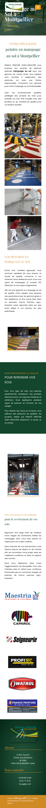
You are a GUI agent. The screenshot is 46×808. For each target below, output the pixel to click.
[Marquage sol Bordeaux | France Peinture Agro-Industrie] (23, 185)
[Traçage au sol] (23, 214)
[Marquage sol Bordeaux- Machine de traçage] (24, 249)
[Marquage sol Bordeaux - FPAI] (23, 157)
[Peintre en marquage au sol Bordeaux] (23, 357)
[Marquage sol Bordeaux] (23, 508)
